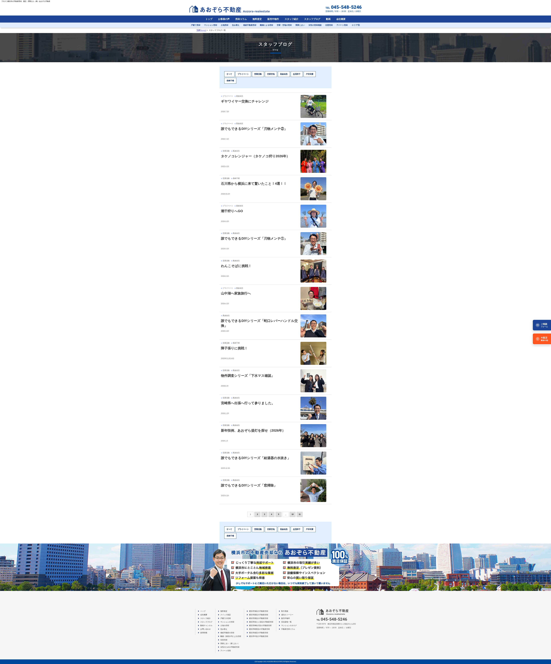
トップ (208, 19)
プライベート (243, 74)
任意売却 (329, 25)
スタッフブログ (312, 19)
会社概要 (341, 19)
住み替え (235, 25)
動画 (328, 19)
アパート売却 (342, 25)
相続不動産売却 (249, 25)
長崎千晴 (230, 81)
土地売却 (224, 25)
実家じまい (300, 25)
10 (293, 514)
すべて (229, 74)
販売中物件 (273, 19)
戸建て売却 (195, 25)
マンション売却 (210, 25)
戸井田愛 (309, 74)
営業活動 (258, 74)
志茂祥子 (296, 74)
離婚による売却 (266, 25)
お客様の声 (224, 19)
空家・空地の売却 (284, 25)
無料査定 (257, 19)
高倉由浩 (284, 74)
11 (300, 514)
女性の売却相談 (315, 25)
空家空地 (271, 74)
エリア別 (356, 25)
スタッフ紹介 (291, 19)
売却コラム (241, 19)
